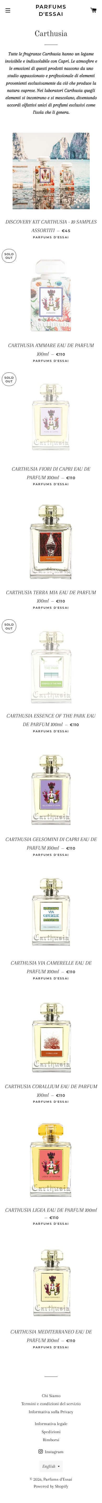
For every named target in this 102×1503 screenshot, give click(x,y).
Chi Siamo (51, 1395)
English (48, 1466)
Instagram (54, 1451)
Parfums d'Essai (51, 10)
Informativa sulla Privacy (51, 1411)
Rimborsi (51, 1439)
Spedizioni (51, 1431)
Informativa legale (51, 1423)
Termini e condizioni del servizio (51, 1403)
